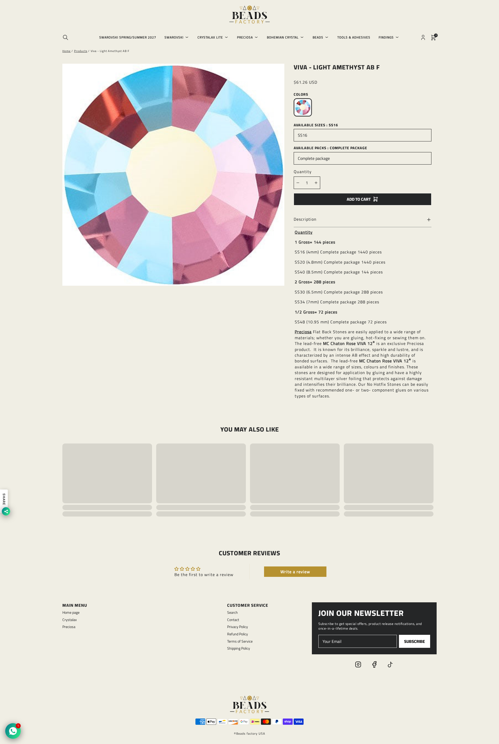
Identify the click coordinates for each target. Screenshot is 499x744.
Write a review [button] (295, 572)
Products (80, 51)
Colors (301, 94)
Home (66, 51)
